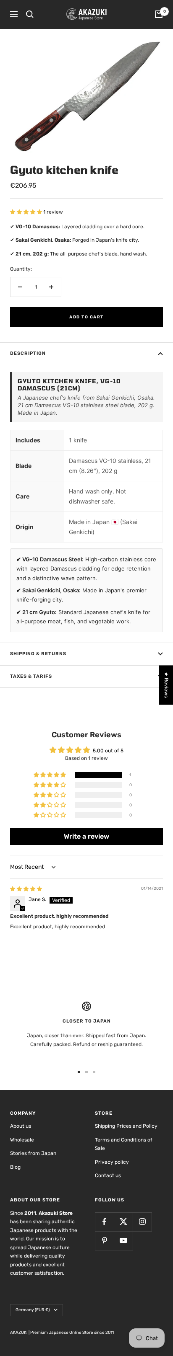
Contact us (108, 1175)
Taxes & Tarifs (31, 676)
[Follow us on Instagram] (142, 1221)
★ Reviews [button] (166, 685)
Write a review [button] (86, 836)
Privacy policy (112, 1162)
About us (20, 1126)
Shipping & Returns (38, 653)
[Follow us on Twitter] (123, 1221)
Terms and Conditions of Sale (123, 1144)
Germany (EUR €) (33, 1309)
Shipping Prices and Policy (126, 1126)
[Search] (30, 14)
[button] (26, 212)
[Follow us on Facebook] (104, 1221)
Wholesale (22, 1140)
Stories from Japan (33, 1153)
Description (28, 353)
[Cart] (159, 14)
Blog (15, 1167)
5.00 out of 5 (108, 751)
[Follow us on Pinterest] (104, 1240)
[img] (26, 889)
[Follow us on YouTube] (123, 1240)
